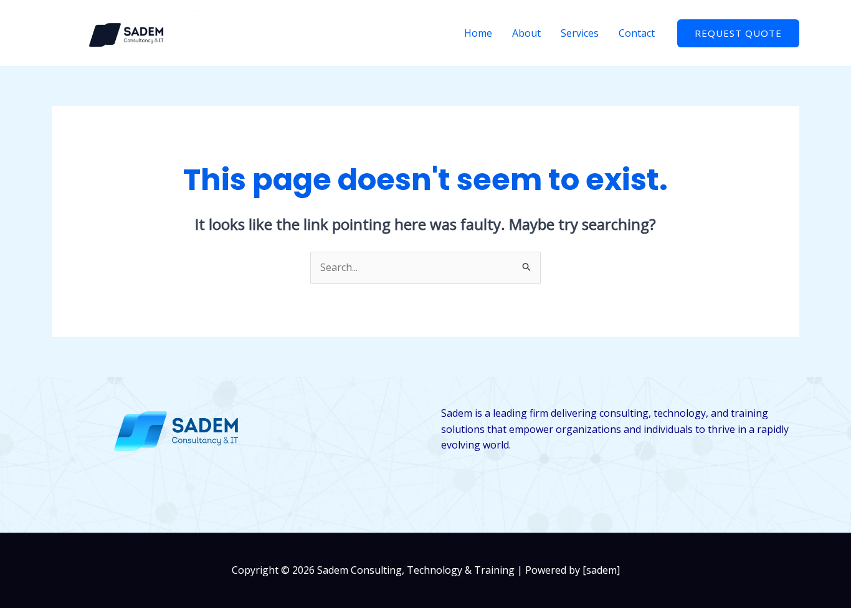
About (526, 33)
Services (580, 33)
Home (478, 33)
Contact (637, 33)
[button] (738, 33)
